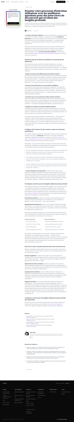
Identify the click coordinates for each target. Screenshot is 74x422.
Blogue (27, 401)
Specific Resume (53, 391)
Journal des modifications (31, 399)
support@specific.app (65, 391)
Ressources (21, 1)
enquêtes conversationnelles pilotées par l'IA (44, 53)
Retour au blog (29, 7)
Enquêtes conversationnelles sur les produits (7, 397)
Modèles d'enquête (30, 403)
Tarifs (27, 1)
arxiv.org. (28, 319)
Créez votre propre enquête (53, 304)
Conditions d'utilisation (30, 409)
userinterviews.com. (30, 322)
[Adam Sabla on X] (32, 337)
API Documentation (41, 395)
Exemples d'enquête (30, 405)
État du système (6, 404)
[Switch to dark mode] (72, 2)
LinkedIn (63, 394)
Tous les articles (29, 369)
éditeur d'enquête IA (33, 193)
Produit (7, 1)
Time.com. (28, 316)
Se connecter (52, 1)
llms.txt (39, 397)
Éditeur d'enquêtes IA (19, 402)
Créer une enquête (61, 1)
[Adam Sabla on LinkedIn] (30, 337)
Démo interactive (14, 1)
